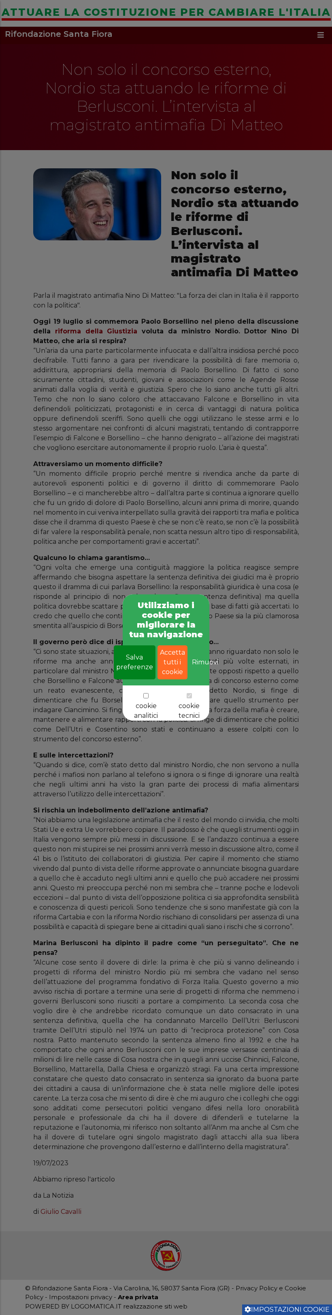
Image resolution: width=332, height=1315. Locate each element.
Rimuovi (205, 662)
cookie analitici (146, 710)
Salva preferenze (134, 662)
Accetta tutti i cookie (172, 662)
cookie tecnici (189, 710)
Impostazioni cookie (290, 1309)
